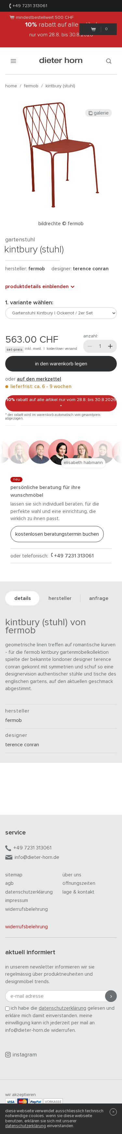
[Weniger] (89, 346)
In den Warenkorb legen (61, 363)
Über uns (71, 874)
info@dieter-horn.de (37, 857)
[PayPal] (35, 1101)
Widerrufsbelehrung (26, 909)
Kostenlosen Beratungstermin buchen (57, 534)
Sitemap (13, 874)
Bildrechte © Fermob (61, 223)
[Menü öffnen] (13, 60)
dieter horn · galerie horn (61, 61)
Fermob (31, 86)
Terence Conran (91, 268)
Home (11, 86)
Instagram (25, 1055)
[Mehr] (110, 346)
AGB (9, 883)
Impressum (16, 900)
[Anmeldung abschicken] (111, 996)
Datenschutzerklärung (29, 892)
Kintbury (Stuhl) (60, 86)
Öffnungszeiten (78, 883)
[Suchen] (109, 60)
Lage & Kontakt (78, 892)
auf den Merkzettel (39, 379)
